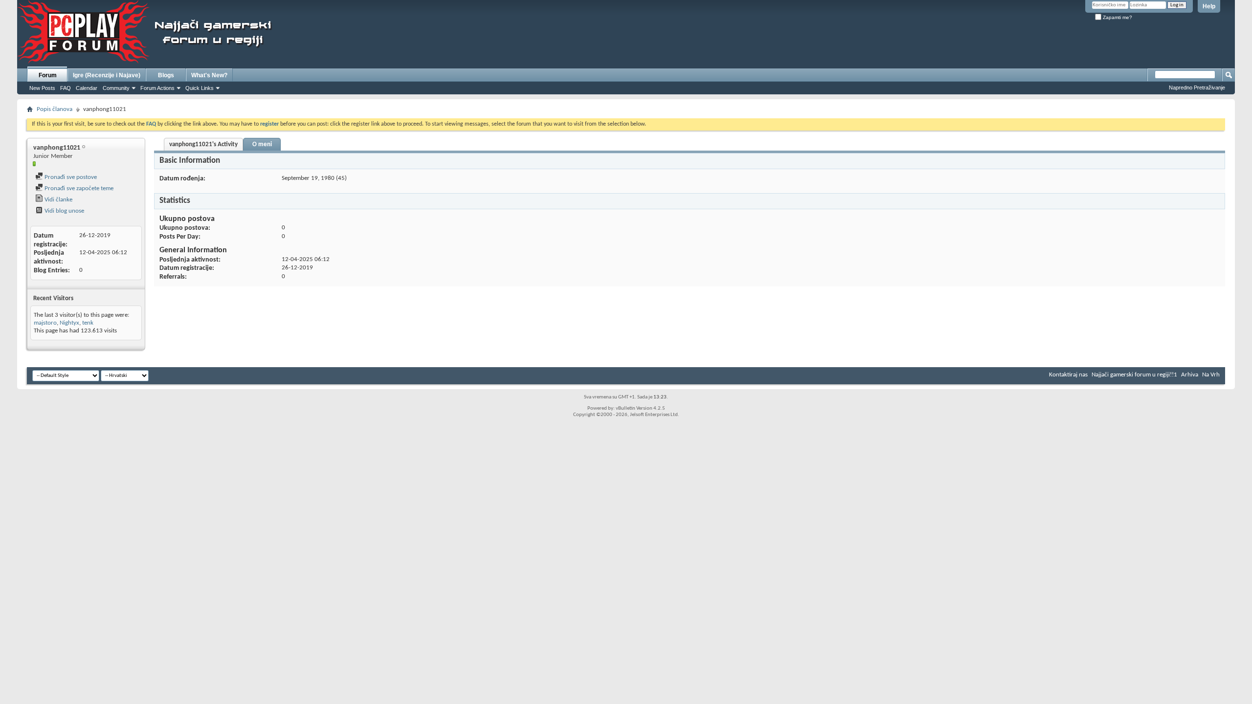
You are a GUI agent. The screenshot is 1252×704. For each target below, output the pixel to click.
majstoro (45, 323)
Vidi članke (57, 200)
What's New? (209, 75)
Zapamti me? (1116, 17)
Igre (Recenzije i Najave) (106, 75)
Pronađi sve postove (70, 177)
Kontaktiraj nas (1068, 375)
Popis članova (54, 109)
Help (1209, 6)
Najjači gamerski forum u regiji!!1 (1134, 375)
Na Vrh (1211, 375)
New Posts (42, 88)
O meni (262, 144)
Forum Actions (157, 88)
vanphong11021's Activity (203, 144)
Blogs (166, 75)
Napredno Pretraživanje (1197, 87)
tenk (87, 323)
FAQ (65, 88)
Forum (48, 75)
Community (116, 88)
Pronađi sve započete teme (78, 188)
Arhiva (1189, 375)
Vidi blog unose (63, 211)
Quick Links (199, 88)
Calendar (86, 88)
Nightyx (69, 323)
